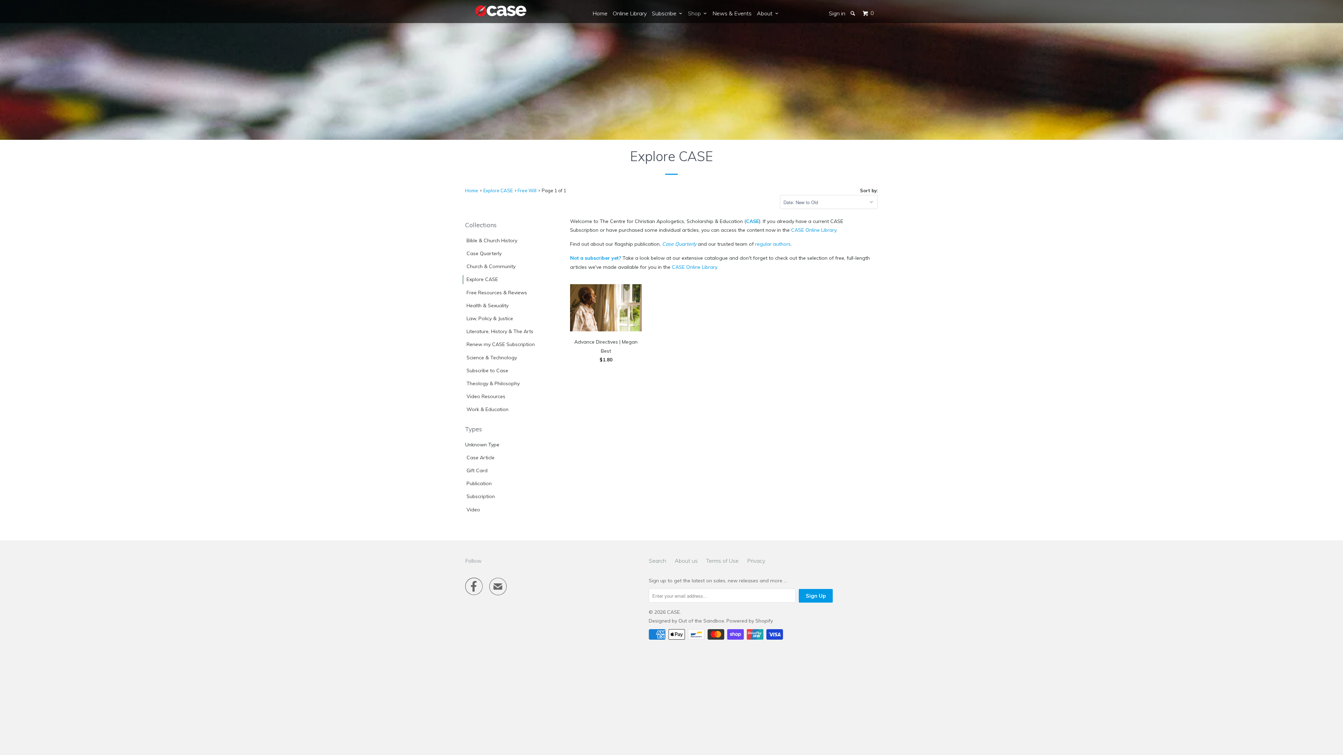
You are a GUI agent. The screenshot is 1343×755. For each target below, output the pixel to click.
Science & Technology (492, 357)
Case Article (481, 457)
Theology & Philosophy (493, 383)
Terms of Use (722, 560)
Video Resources (486, 396)
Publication (479, 483)
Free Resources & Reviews (497, 292)
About (766, 13)
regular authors (773, 244)
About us (686, 560)
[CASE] (501, 11)
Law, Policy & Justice (490, 318)
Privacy (756, 560)
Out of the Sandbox (701, 621)
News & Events (732, 13)
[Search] (853, 13)
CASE (752, 221)
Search (657, 560)
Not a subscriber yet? (595, 258)
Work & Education (488, 409)
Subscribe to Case (487, 370)
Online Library (630, 13)
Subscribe (665, 13)
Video (473, 509)
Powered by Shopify (749, 621)
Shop (696, 13)
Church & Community (491, 266)
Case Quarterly (484, 253)
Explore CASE (482, 279)
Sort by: (869, 190)
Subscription (481, 496)
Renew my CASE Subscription (501, 344)
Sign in (837, 13)
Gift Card (477, 470)
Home (599, 13)
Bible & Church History (492, 240)
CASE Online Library (813, 230)
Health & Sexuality (488, 305)
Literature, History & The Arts (500, 331)
